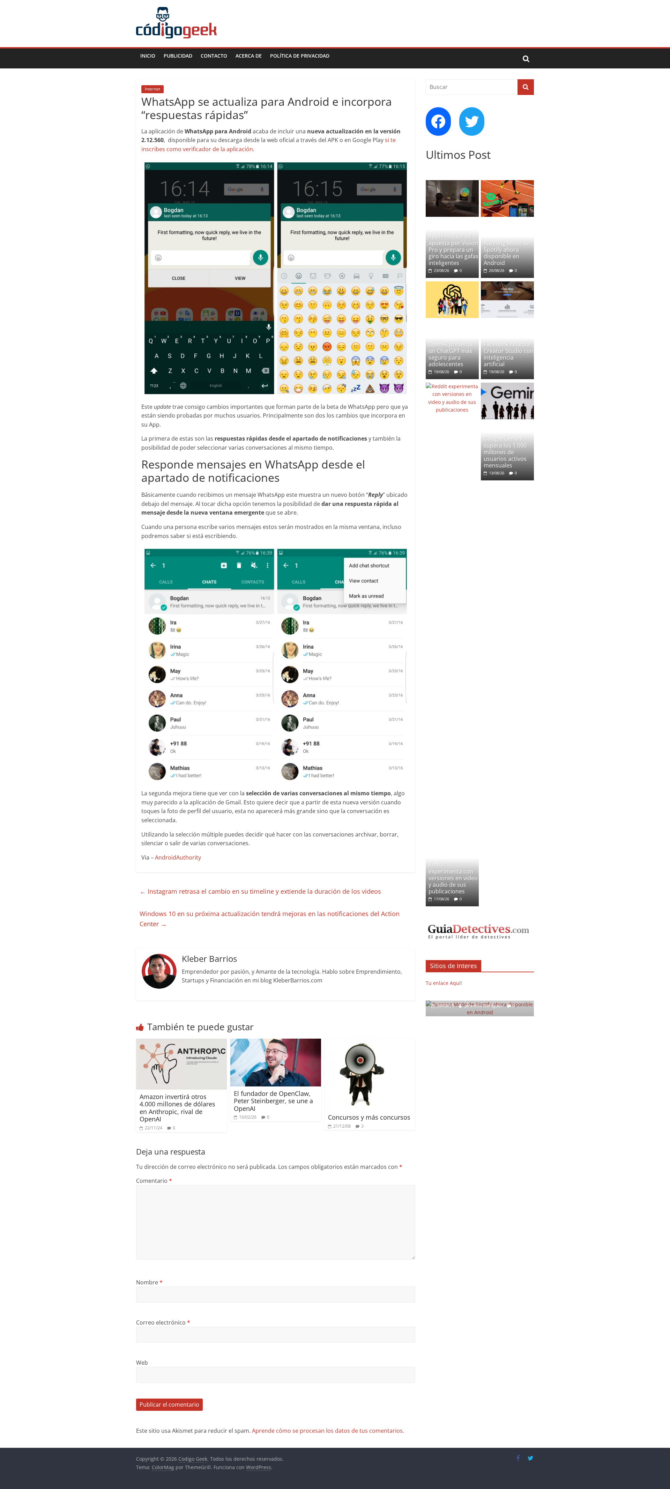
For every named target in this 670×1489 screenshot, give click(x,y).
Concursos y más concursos (369, 1117)
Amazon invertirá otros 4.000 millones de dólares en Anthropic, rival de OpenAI (177, 1107)
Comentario (154, 1181)
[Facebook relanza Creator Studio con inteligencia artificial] (507, 285)
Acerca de (249, 55)
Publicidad (178, 55)
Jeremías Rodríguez (484, 1006)
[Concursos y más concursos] (360, 1043)
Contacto (214, 55)
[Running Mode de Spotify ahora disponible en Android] (507, 183)
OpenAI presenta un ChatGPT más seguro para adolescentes (451, 354)
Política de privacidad (299, 55)
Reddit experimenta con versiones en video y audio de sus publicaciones (453, 878)
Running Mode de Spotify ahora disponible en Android (507, 253)
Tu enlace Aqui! (444, 983)
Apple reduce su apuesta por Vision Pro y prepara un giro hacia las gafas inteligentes (453, 249)
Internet (152, 89)
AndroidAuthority (178, 857)
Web (142, 1362)
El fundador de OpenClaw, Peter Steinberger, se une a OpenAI (273, 1101)
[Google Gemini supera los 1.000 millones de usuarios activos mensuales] (507, 386)
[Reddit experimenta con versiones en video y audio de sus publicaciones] (452, 386)
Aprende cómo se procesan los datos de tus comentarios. (328, 1431)
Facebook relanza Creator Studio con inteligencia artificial (509, 354)
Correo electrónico (163, 1322)
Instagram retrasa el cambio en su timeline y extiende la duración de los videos (260, 891)
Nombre (149, 1282)
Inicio (147, 55)
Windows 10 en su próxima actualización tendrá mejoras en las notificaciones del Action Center (270, 918)
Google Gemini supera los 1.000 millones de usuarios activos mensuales (505, 452)
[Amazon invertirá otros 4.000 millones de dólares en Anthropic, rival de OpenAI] (181, 1043)
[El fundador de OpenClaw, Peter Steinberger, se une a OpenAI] (275, 1043)
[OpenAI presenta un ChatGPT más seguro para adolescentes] (452, 285)
